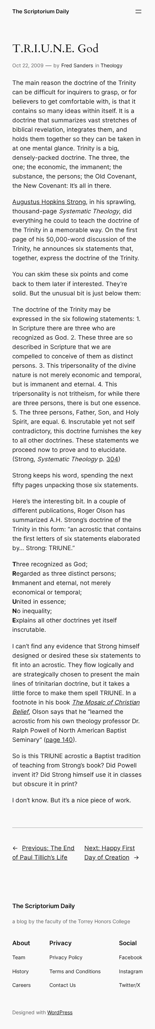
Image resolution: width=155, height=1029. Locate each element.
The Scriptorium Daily (40, 11)
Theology (112, 65)
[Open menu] (138, 11)
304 (112, 459)
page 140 (59, 739)
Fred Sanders (77, 65)
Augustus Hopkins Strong (49, 201)
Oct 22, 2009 (28, 65)
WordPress (59, 1012)
